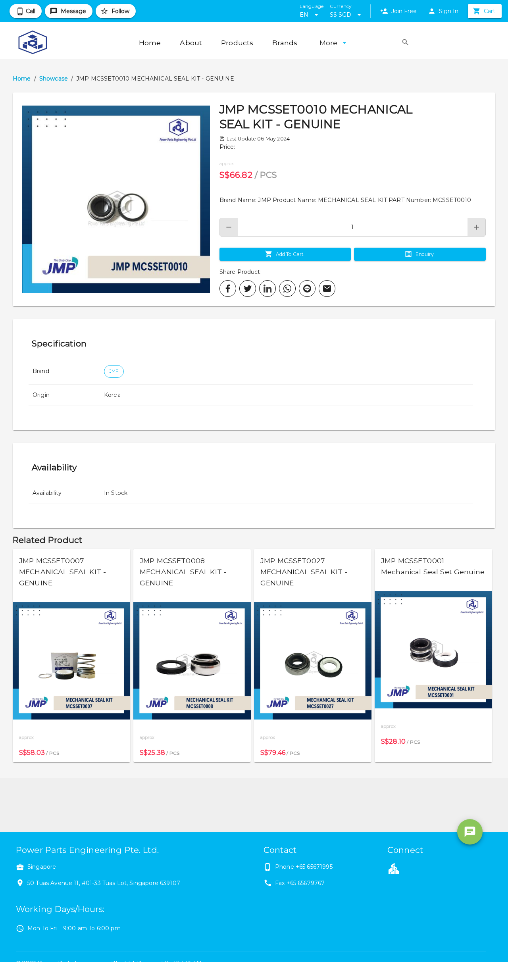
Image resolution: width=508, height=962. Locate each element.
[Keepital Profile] (393, 868)
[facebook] (227, 288)
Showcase (53, 78)
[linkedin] (267, 288)
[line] (307, 288)
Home (22, 78)
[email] (327, 288)
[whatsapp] (287, 288)
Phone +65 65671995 (304, 866)
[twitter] (247, 288)
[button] (116, 199)
